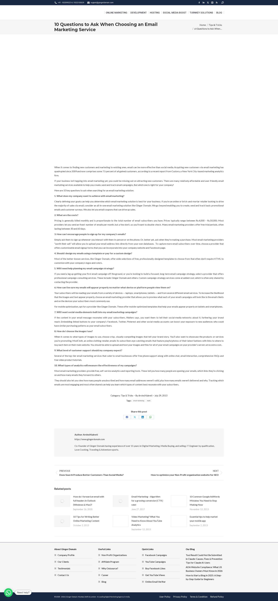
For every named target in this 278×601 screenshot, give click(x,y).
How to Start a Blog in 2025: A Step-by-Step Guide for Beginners (204, 577)
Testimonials (64, 568)
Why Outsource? (109, 568)
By (143, 395)
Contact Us (63, 575)
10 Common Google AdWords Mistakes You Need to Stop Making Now (205, 500)
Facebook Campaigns (156, 555)
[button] (8, 592)
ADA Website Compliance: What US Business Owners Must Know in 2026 (204, 569)
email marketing (138, 400)
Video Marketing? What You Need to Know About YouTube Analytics (146, 520)
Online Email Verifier (155, 581)
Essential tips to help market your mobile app (204, 518)
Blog (103, 581)
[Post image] (62, 501)
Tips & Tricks (127, 395)
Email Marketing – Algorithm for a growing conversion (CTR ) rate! (147, 500)
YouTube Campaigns (155, 561)
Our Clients (63, 561)
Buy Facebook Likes (155, 568)
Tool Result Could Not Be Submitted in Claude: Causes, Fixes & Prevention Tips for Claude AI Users (204, 559)
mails (149, 400)
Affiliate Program (110, 561)
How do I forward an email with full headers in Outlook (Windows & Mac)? (88, 500)
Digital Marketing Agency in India (117, 597)
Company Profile (66, 555)
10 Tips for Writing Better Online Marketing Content (86, 518)
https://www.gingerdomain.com (90, 439)
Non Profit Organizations (114, 555)
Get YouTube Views (155, 575)
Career (104, 575)
